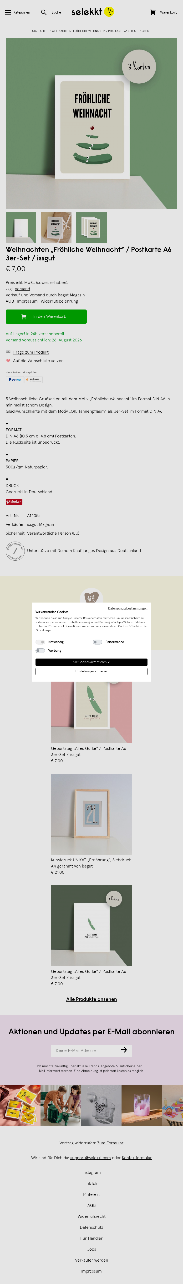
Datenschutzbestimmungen (127, 608)
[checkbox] (40, 642)
